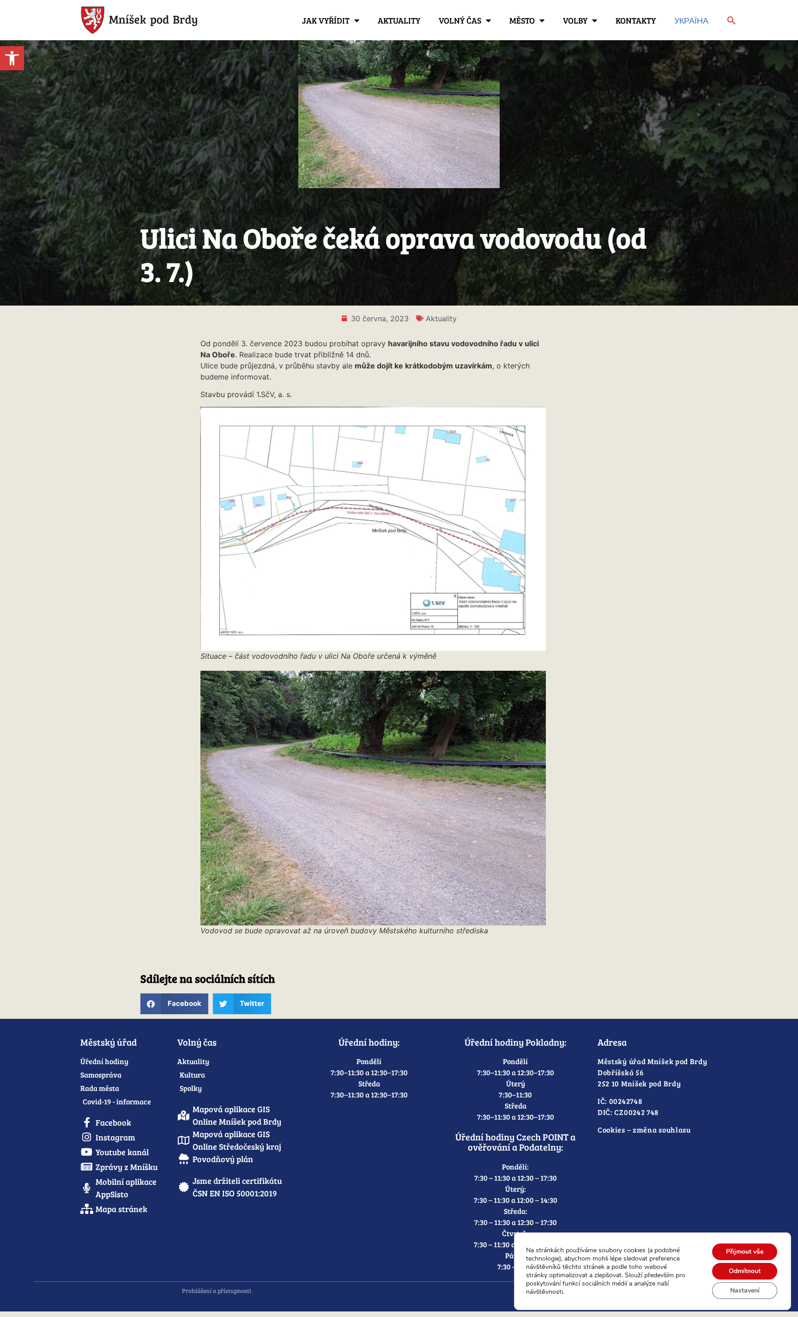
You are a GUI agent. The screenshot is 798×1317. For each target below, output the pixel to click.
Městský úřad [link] (108, 1041)
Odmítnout (745, 1271)
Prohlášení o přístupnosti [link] (216, 1290)
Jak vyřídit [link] (326, 20)
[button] (174, 1003)
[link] (12, 58)
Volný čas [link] (460, 20)
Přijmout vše (744, 1251)
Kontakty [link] (636, 20)
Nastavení (745, 1290)
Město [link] (522, 20)
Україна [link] (691, 20)
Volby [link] (575, 20)
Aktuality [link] (399, 20)
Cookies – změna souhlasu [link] (644, 1129)
